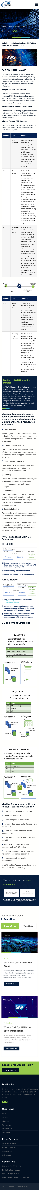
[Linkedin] (3, 1102)
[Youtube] (6, 1102)
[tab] (10, 926)
